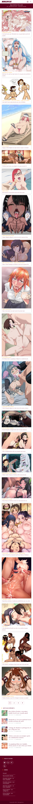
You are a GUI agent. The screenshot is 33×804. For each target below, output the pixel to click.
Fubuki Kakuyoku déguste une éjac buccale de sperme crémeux (15, 408)
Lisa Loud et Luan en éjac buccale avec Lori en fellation (13, 102)
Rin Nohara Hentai (6, 357)
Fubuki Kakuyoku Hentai (8, 406)
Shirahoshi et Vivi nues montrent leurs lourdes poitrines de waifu (20, 720)
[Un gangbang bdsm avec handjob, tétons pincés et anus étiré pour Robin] (4, 745)
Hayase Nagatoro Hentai (8, 235)
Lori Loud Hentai (15, 100)
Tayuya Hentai (5, 146)
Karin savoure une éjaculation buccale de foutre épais (13, 192)
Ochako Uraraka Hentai (8, 696)
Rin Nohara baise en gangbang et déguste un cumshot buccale (15, 359)
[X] (8, 762)
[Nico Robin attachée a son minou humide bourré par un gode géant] (4, 713)
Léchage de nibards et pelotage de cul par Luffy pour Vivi (20, 728)
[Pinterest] (11, 762)
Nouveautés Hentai (8, 775)
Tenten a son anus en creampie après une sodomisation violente (19, 736)
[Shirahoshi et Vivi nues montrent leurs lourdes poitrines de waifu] (4, 721)
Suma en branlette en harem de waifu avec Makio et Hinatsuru (15, 555)
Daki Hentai (5, 449)
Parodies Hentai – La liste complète (8, 779)
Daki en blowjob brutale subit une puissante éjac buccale (14, 451)
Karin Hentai (5, 191)
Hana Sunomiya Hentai (19, 262)
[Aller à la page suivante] (22, 702)
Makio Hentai (22, 553)
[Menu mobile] (28, 1)
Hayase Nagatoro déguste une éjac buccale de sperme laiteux (15, 237)
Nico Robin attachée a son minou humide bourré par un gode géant (18, 712)
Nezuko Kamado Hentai (7, 428)
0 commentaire (17, 715)
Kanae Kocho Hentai (7, 499)
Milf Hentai (5, 626)
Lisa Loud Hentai (6, 100)
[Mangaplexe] (7, 6)
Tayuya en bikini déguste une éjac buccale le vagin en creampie (15, 147)
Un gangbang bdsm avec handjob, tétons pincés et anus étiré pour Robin (20, 745)
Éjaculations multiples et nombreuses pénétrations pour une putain (16, 601)
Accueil (5, 773)
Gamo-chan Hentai (6, 309)
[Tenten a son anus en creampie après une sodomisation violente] (4, 737)
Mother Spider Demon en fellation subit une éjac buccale (14, 475)
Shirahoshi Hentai (6, 32)
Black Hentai (5, 662)
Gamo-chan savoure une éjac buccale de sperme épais (13, 311)
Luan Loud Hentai (25, 100)
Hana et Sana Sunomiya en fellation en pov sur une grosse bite (15, 264)
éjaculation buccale (22, 6)
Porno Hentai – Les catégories (8, 790)
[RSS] (4, 766)
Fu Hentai (4, 164)
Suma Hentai (5, 553)
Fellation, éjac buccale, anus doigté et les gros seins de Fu (14, 166)
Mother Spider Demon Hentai (9, 473)
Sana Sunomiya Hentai (7, 262)
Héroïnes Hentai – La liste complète (8, 786)
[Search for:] (30, 1)
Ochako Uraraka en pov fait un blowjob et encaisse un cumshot (15, 698)
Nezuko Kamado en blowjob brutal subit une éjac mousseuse (14, 429)
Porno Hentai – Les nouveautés (8, 794)
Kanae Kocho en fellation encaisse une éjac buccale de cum (14, 500)
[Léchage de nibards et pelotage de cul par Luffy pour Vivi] (4, 729)
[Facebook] (4, 762)
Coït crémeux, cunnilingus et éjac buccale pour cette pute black (15, 664)
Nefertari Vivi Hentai (7, 72)
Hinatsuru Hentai (13, 553)
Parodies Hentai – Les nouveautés (8, 782)
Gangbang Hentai (6, 599)
